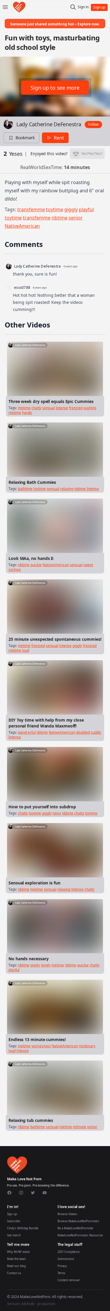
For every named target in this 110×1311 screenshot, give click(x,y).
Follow (93, 124)
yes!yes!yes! (41, 1045)
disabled (83, 732)
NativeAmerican (22, 226)
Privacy (62, 1266)
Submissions (65, 1259)
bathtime (25, 488)
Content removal (68, 1280)
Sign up (12, 1214)
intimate (79, 1126)
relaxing (66, 488)
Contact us (14, 1273)
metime (24, 407)
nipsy (57, 813)
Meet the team (16, 1259)
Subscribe (13, 1221)
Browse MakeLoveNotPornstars (78, 1221)
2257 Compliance (68, 1252)
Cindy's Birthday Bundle (22, 1228)
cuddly (96, 732)
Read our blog (16, 1266)
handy (27, 412)
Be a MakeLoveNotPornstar (75, 1228)
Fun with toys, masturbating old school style (52, 42)
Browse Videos (67, 1214)
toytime (54, 209)
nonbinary (87, 1045)
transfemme (31, 209)
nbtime (59, 217)
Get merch (14, 1235)
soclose (15, 569)
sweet (88, 564)
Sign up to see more (55, 87)
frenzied (75, 407)
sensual (48, 407)
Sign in (83, 7)
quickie (36, 564)
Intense (62, 407)
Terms (61, 1273)
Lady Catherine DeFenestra (48, 124)
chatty (36, 407)
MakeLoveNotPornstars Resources (80, 1235)
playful (86, 209)
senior (76, 217)
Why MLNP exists (18, 1252)
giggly (71, 209)
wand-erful (26, 732)
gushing (89, 407)
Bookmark (25, 137)
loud (25, 650)
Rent (59, 138)
